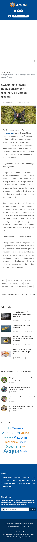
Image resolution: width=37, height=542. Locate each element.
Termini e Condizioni (13, 526)
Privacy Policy (25, 526)
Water (16, 286)
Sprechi (10, 280)
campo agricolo (8, 133)
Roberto (29, 331)
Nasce (23, 446)
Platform (30, 286)
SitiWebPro (28, 537)
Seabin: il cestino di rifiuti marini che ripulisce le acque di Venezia (23, 338)
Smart (11, 286)
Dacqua (15, 280)
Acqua (9, 283)
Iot (9, 428)
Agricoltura (28, 280)
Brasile (22, 442)
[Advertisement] (18, 39)
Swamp (4, 280)
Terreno (17, 428)
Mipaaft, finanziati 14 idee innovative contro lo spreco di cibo (22, 352)
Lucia (19, 102)
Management (22, 286)
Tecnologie (11, 441)
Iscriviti (32, 509)
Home (3, 72)
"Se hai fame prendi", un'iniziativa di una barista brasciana (22, 314)
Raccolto (23, 451)
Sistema (25, 433)
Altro (8, 72)
